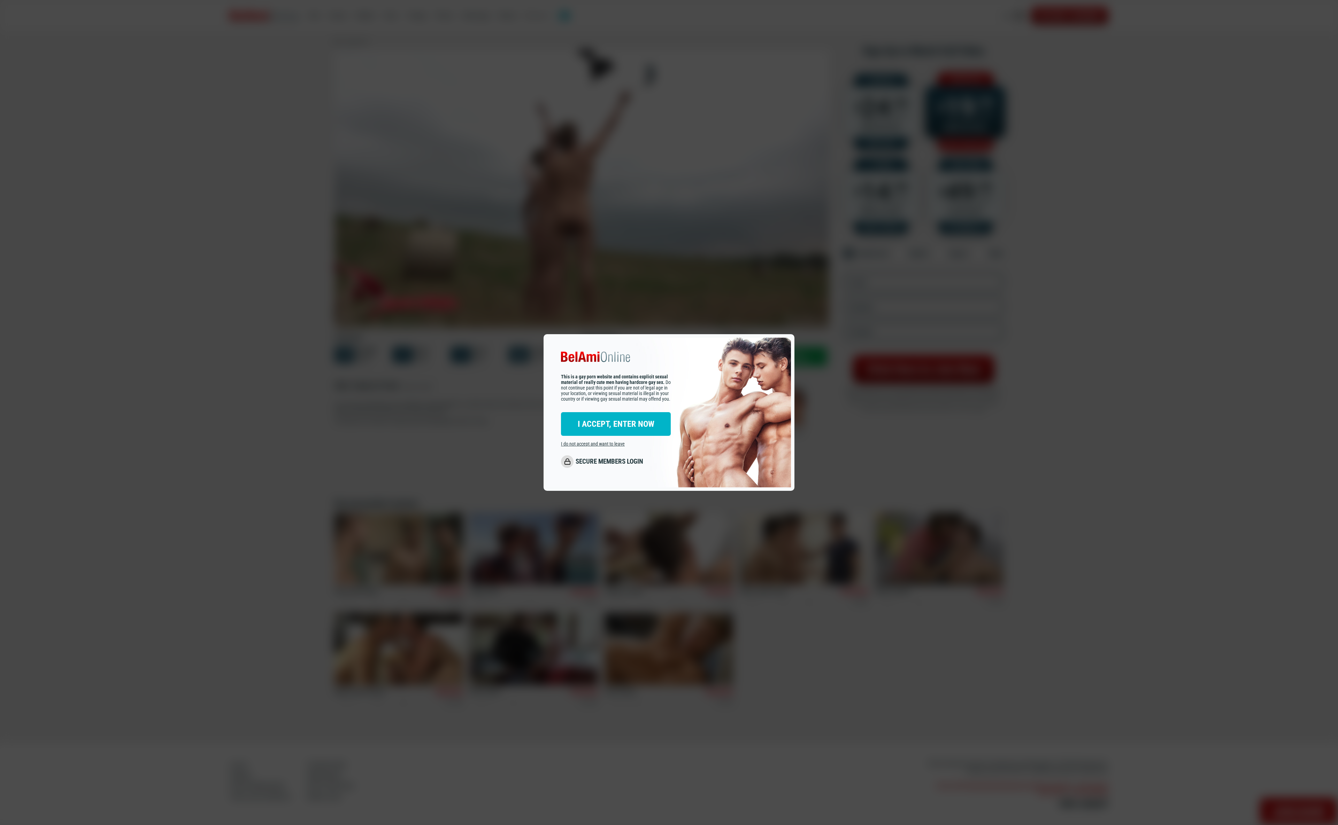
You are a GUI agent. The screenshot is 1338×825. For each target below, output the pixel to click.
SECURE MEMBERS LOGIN (609, 461)
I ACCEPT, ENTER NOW (616, 424)
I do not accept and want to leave (593, 444)
